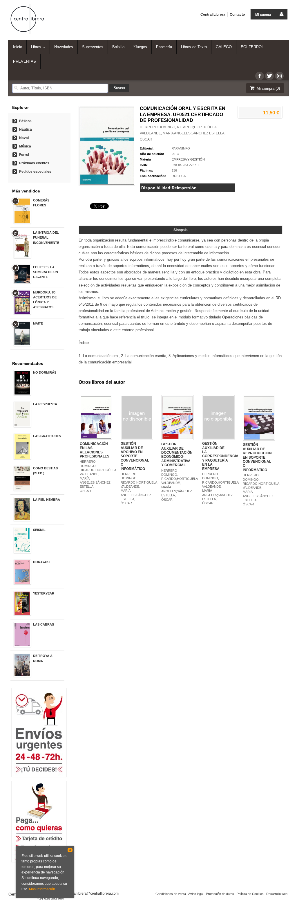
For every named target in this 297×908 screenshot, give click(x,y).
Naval (24, 138)
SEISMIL (39, 530)
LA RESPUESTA (45, 404)
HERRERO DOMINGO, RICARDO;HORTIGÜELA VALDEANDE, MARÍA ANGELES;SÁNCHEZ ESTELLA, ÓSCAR (182, 133)
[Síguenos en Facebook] (259, 76)
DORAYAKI (41, 562)
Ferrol (24, 155)
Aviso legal (195, 894)
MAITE (38, 323)
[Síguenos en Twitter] (269, 76)
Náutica (25, 129)
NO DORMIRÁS (44, 372)
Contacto (237, 14)
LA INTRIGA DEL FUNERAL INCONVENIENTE (46, 237)
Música (25, 146)
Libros (36, 47)
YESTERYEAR (43, 593)
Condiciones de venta (170, 894)
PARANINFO (181, 148)
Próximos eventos (34, 163)
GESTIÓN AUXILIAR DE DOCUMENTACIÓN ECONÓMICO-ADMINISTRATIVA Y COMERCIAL (177, 454)
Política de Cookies (250, 894)
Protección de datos (220, 894)
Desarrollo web (276, 894)
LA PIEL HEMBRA (46, 499)
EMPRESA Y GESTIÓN (188, 159)
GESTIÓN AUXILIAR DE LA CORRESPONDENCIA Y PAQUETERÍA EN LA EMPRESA (220, 456)
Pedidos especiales (35, 172)
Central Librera (212, 14)
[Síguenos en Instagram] (279, 76)
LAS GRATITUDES (47, 436)
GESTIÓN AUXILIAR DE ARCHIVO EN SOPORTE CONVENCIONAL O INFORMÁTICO (135, 456)
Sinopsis (180, 230)
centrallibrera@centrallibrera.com (92, 893)
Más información (42, 889)
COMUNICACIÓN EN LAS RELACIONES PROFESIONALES (94, 450)
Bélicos (25, 121)
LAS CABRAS (43, 624)
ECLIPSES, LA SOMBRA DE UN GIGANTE (45, 272)
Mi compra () (268, 88)
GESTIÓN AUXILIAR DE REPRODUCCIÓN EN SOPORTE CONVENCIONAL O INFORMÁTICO (257, 457)
